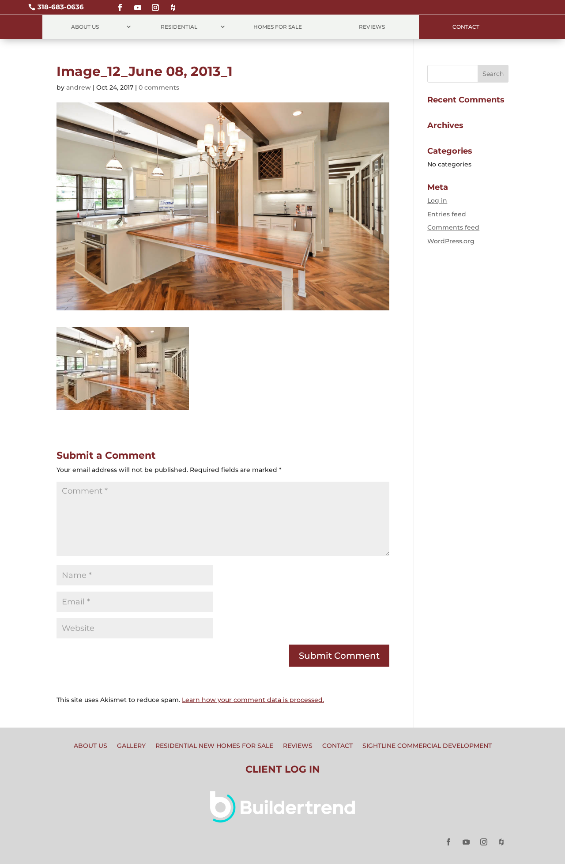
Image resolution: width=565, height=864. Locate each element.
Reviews (372, 27)
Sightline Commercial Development (427, 746)
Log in (437, 200)
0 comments (159, 87)
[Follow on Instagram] (155, 3)
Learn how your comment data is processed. (253, 700)
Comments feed (453, 227)
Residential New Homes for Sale (214, 746)
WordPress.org (451, 241)
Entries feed (446, 214)
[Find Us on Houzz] (173, 3)
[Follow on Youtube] (138, 3)
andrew (78, 87)
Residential (179, 27)
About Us (85, 27)
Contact (465, 27)
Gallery (131, 746)
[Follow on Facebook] (120, 3)
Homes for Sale (277, 27)
